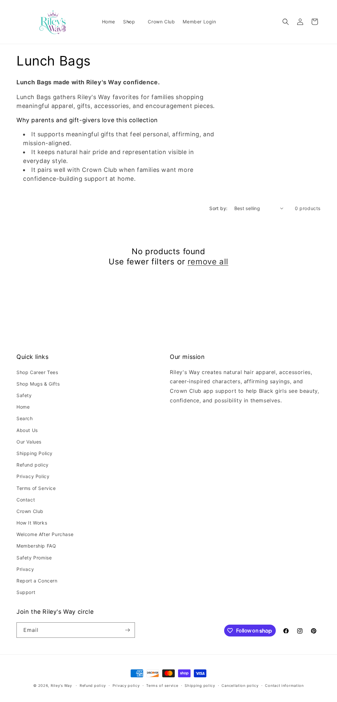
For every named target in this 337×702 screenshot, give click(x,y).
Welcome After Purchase (44, 534)
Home (23, 407)
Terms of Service (36, 488)
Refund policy (32, 465)
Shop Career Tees (37, 372)
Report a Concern (37, 580)
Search (24, 418)
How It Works (31, 523)
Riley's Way (61, 685)
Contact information (284, 685)
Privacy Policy (32, 476)
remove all (208, 261)
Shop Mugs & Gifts (38, 384)
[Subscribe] (127, 630)
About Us (27, 430)
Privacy (25, 569)
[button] (131, 22)
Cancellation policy (239, 685)
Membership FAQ (36, 546)
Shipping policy (200, 685)
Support (25, 592)
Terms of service (162, 685)
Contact (25, 499)
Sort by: (218, 208)
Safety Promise (34, 557)
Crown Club (29, 511)
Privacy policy (126, 685)
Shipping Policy (34, 453)
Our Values (28, 442)
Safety (24, 395)
